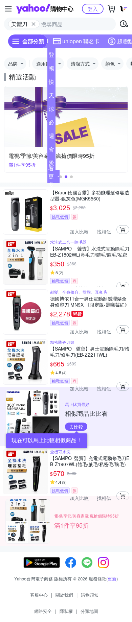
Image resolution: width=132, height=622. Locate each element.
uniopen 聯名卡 (81, 41)
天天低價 (51, 96)
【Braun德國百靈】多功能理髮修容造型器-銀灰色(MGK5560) (89, 195)
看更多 (51, 176)
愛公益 (51, 164)
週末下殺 (51, 137)
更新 (112, 578)
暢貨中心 (51, 69)
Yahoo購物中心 (44, 9)
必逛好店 (51, 123)
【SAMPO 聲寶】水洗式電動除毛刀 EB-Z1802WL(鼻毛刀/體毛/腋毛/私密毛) (89, 251)
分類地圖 (89, 611)
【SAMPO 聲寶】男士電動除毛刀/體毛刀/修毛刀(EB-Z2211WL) (89, 351)
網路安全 (43, 611)
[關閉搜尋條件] (33, 24)
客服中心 (39, 595)
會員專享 (51, 150)
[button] (60, 176)
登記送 (51, 56)
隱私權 (66, 611)
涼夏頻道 (51, 110)
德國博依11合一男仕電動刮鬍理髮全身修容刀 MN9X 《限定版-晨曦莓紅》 (89, 301)
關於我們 (64, 595)
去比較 (76, 426)
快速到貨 (51, 83)
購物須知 (89, 595)
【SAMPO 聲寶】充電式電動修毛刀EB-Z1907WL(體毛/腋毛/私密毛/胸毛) (89, 461)
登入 (93, 8)
